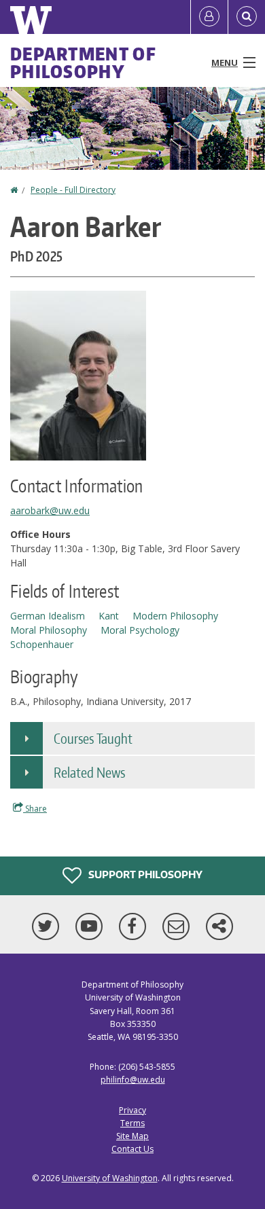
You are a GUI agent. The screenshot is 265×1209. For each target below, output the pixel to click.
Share (35, 808)
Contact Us (132, 1149)
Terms (132, 1123)
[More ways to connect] (219, 926)
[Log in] (209, 17)
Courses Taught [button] (93, 738)
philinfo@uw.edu (133, 1079)
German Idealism (47, 615)
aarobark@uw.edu (50, 510)
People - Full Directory (73, 190)
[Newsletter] (178, 926)
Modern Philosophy (175, 615)
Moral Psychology (140, 630)
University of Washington (110, 1178)
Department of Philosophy (83, 62)
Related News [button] (89, 772)
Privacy (132, 1110)
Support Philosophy (144, 874)
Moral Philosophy (48, 630)
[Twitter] (48, 926)
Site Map (132, 1136)
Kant (109, 615)
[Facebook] (135, 926)
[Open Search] (246, 17)
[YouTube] (91, 926)
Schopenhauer (41, 644)
